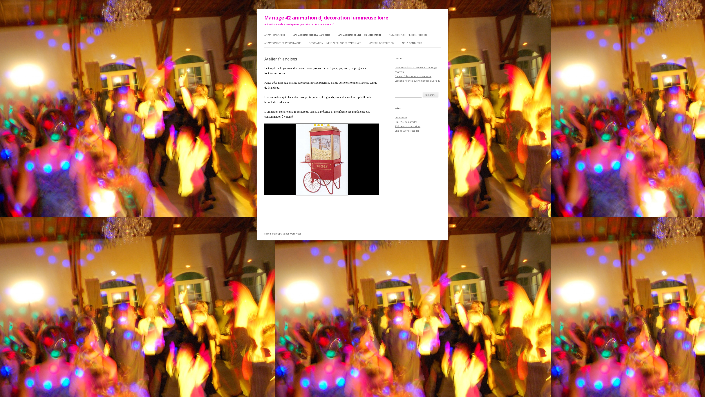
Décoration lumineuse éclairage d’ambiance (335, 43)
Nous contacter (412, 43)
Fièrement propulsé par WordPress (282, 233)
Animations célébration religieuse (409, 35)
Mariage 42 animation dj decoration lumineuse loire (326, 17)
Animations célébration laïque (282, 43)
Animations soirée (274, 35)
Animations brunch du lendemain (359, 35)
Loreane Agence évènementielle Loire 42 (417, 80)
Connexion (401, 117)
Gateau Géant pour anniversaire (413, 76)
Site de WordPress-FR (407, 130)
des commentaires (407, 126)
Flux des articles (406, 122)
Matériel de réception (381, 43)
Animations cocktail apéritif (311, 35)
